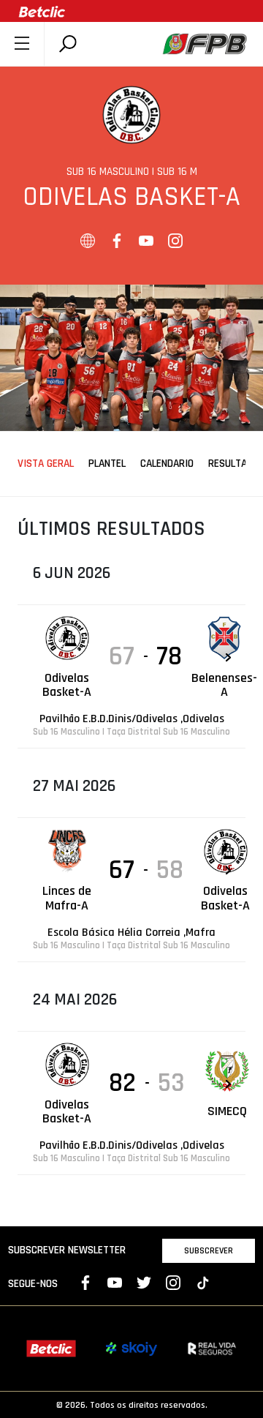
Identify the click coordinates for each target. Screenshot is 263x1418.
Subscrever (208, 1250)
